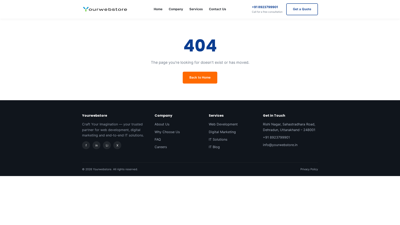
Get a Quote (302, 9)
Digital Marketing (222, 132)
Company (176, 9)
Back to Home (200, 77)
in (96, 145)
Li (107, 145)
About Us (162, 124)
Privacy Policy (309, 169)
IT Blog (214, 147)
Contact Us (217, 9)
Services (196, 9)
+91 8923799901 (267, 9)
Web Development (223, 124)
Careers (161, 147)
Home (158, 9)
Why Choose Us (167, 132)
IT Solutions (218, 139)
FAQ (158, 139)
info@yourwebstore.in (280, 145)
